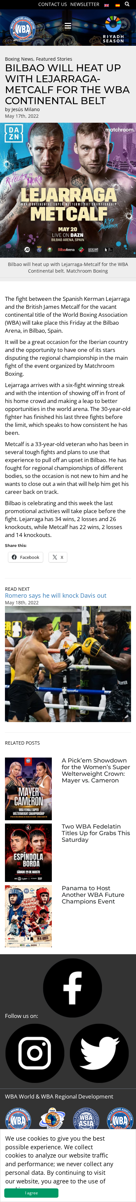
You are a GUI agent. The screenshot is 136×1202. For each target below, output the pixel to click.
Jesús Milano (26, 109)
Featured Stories (54, 59)
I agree (31, 1193)
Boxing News (19, 59)
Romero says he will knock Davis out (55, 595)
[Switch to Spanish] (117, 4)
